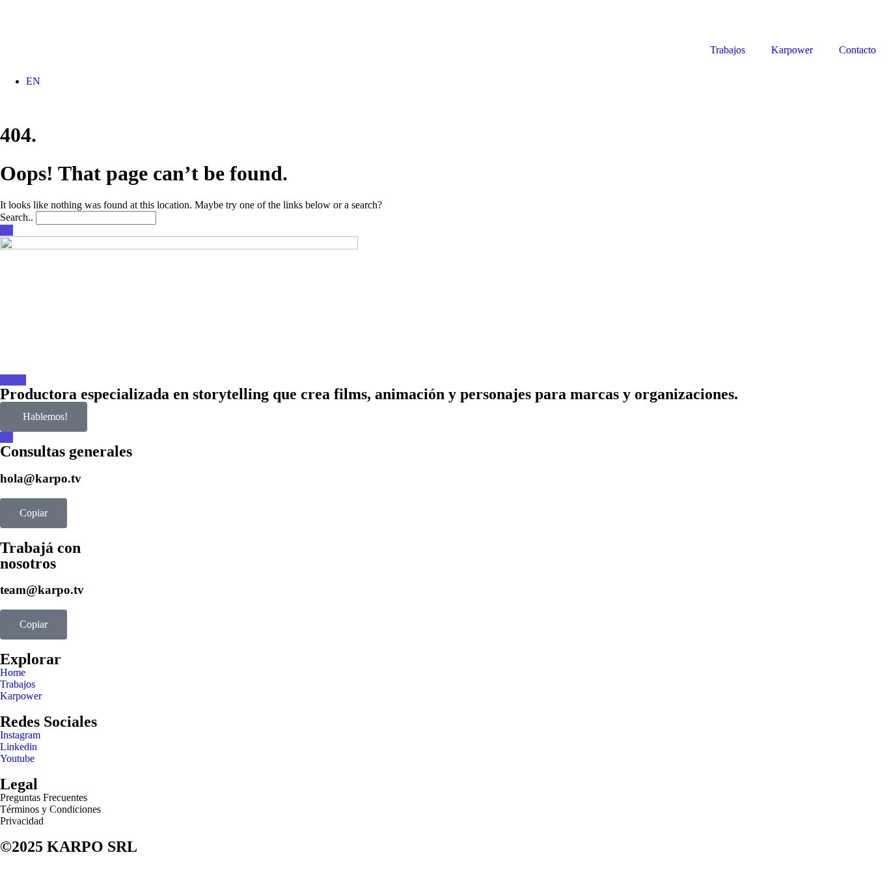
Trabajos (727, 49)
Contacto (857, 49)
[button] (33, 513)
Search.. (16, 217)
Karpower (792, 49)
